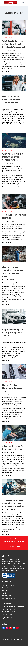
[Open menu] (23, 3)
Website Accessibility (8, 598)
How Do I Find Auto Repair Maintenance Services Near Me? (11, 99)
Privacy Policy (6, 588)
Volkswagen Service (14, 547)
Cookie (4, 593)
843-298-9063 (9, 618)
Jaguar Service (8, 541)
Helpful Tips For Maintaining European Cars (12, 388)
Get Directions (10, 614)
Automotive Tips (7, 37)
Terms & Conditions (8, 585)
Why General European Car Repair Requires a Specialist (12, 332)
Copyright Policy (7, 595)
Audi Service (9, 539)
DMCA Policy (5, 590)
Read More (6, 71)
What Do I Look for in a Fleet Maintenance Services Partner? (12, 157)
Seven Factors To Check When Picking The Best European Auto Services (13, 503)
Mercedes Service (9, 544)
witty (5, 50)
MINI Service (20, 544)
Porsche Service (19, 541)
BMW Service (18, 539)
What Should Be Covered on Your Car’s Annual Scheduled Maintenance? (13, 44)
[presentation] (14, 27)
